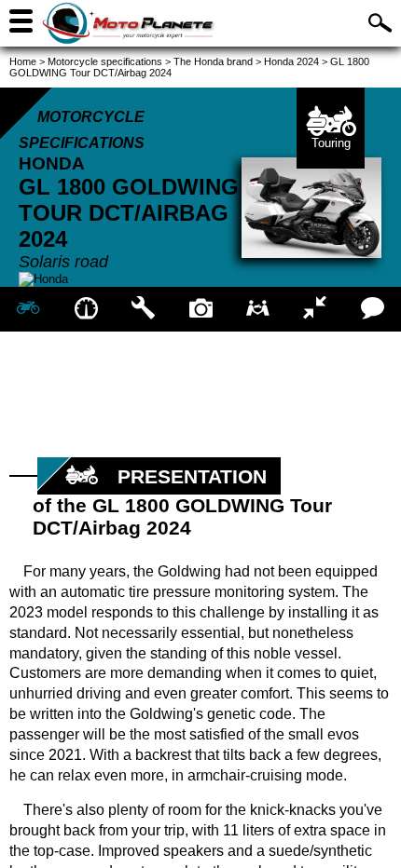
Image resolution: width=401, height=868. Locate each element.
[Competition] (314, 309)
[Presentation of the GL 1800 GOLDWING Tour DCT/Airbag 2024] (28, 309)
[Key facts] (85, 309)
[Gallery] (200, 309)
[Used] (257, 309)
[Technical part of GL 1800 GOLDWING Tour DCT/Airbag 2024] (143, 309)
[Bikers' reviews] (372, 309)
